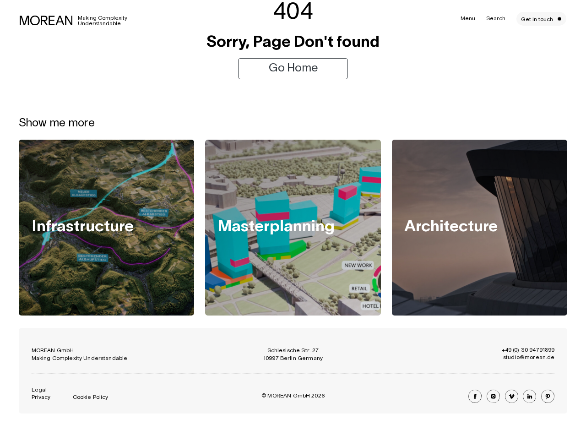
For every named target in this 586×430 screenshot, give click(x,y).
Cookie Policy (91, 397)
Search (495, 18)
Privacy (41, 397)
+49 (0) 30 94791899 (528, 350)
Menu (468, 18)
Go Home (293, 68)
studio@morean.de (528, 357)
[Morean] (46, 21)
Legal (39, 389)
